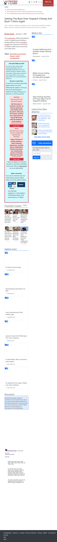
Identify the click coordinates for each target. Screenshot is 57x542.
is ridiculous (11, 38)
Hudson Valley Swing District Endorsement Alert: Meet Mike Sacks (44, 125)
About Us (16, 533)
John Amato (10, 34)
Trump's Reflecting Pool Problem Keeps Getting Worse (42, 51)
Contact (22, 533)
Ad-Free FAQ (23, 166)
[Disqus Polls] (17, 428)
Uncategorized (14, 58)
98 (32, 84)
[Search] (41, 2)
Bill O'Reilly (13, 54)
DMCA (45, 533)
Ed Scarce (35, 80)
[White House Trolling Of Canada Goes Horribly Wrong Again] (42, 65)
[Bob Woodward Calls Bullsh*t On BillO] (16, 280)
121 (6, 297)
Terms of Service (15, 406)
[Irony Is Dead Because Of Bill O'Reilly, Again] (16, 303)
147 (6, 345)
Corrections (52, 533)
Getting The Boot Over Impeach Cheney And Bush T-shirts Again (28, 20)
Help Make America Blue (42, 137)
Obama (12, 56)
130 (6, 274)
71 (5, 368)
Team (10, 533)
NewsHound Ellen (37, 103)
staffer (17, 56)
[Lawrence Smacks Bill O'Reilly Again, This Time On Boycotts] (16, 327)
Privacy (39, 533)
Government (22, 54)
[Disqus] (17, 465)
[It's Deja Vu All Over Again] (16, 258)
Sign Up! (36, 157)
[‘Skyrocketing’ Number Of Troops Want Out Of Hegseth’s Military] (42, 89)
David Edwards (36, 56)
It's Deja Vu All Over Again (13, 267)
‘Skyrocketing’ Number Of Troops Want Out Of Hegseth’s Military (42, 99)
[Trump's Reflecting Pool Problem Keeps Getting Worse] (42, 41)
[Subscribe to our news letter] (39, 2)
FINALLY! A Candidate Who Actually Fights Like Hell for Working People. (45, 131)
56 (32, 36)
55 (5, 321)
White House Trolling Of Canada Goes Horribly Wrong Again (41, 75)
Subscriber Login (48, 4)
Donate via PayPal (21, 184)
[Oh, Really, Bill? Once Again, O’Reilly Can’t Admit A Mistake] (16, 374)
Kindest (12, 188)
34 (5, 252)
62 (32, 60)
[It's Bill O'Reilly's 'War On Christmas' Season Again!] (16, 350)
